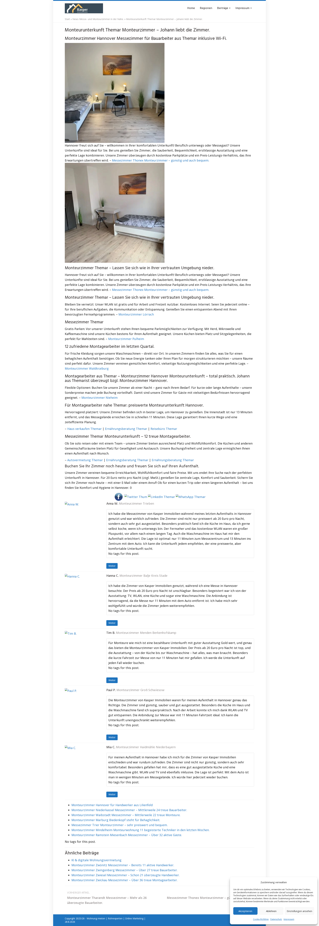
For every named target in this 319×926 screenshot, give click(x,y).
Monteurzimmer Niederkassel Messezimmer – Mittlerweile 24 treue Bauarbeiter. (129, 810)
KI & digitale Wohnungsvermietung (96, 860)
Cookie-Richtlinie (261, 919)
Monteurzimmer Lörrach (136, 314)
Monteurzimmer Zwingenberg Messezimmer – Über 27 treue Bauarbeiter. (124, 870)
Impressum (289, 919)
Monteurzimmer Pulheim (126, 339)
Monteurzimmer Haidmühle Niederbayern (146, 747)
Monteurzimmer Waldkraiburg (87, 368)
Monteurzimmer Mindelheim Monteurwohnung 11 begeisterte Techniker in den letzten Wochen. (140, 830)
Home (191, 8)
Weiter (111, 565)
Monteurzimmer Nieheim (99, 398)
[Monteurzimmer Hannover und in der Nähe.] (84, 8)
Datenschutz (276, 919)
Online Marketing (134, 918)
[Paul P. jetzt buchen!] (81, 705)
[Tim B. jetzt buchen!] (81, 647)
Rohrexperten (115, 918)
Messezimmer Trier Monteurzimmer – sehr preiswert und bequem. (119, 825)
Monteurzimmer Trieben (136, 504)
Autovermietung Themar (85, 460)
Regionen (206, 8)
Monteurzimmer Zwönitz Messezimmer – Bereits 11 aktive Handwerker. (122, 865)
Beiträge (223, 8)
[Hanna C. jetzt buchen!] (81, 590)
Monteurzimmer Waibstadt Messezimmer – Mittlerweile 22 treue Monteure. (125, 815)
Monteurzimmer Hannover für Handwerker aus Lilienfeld (112, 805)
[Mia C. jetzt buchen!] (81, 762)
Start (67, 19)
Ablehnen (271, 911)
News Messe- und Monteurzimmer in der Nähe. (98, 19)
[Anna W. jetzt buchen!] (81, 518)
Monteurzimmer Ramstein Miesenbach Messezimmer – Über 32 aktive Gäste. (126, 835)
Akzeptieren (245, 911)
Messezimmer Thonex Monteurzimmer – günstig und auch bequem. (160, 160)
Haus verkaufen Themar (84, 429)
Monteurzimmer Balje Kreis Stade (143, 576)
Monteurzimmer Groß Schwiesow (140, 690)
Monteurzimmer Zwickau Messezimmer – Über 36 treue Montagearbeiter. (124, 880)
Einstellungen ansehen (299, 911)
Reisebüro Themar (164, 429)
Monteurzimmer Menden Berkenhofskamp (146, 633)
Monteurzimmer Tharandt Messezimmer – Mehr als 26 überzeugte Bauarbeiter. (107, 898)
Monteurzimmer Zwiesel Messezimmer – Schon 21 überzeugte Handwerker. (125, 875)
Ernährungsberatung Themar (126, 429)
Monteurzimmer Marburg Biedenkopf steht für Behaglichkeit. (115, 820)
